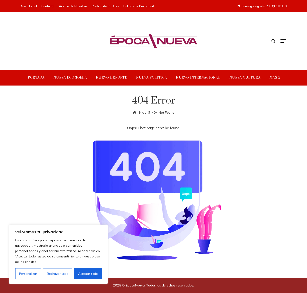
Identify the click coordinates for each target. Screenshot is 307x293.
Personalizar (28, 274)
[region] (58, 254)
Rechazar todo (57, 274)
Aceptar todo (88, 274)
